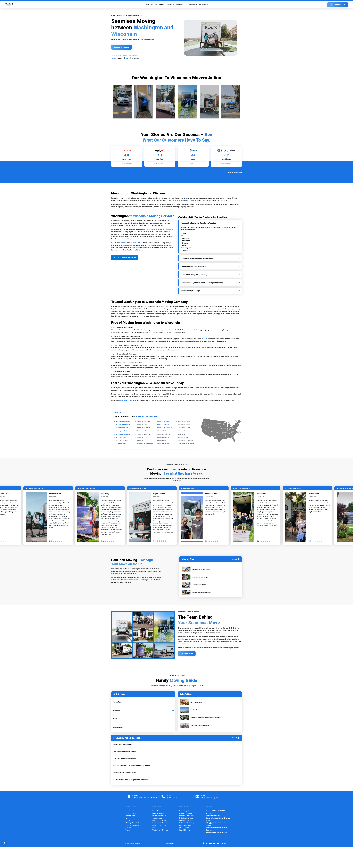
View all (234, 559)
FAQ (127, 818)
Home (147, 5)
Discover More (187, 653)
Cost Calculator (118, 727)
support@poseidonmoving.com (216, 832)
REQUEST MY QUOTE (121, 47)
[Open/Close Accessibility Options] (4, 843)
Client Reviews (131, 811)
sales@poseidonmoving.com (220, 818)
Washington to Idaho (122, 431)
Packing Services (159, 825)
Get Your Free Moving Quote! (123, 257)
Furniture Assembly (186, 816)
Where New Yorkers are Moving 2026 (201, 725)
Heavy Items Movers (187, 813)
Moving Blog (130, 816)
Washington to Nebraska (123, 434)
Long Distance (158, 813)
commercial (135, 243)
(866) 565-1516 (339, 5)
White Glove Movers (160, 830)
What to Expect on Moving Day (200, 577)
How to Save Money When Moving (201, 592)
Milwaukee (132, 341)
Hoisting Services (186, 818)
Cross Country (157, 818)
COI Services (184, 828)
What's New (116, 710)
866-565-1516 (216, 816)
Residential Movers (159, 820)
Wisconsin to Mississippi (164, 427)
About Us (170, 5)
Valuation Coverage (187, 823)
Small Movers (184, 830)
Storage (155, 828)
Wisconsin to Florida (163, 421)
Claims (128, 828)
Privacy (168, 843)
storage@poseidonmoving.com (216, 828)
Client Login (192, 5)
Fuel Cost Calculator (196, 710)
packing (133, 311)
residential (124, 243)
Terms (127, 830)
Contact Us (203, 5)
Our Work (116, 719)
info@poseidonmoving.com (209, 798)
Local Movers (157, 811)
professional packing (156, 229)
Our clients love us (234, 172)
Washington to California (123, 421)
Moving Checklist (132, 823)
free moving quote (126, 400)
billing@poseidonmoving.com (216, 823)
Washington (179, 200)
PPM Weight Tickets (196, 702)
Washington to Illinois (122, 427)
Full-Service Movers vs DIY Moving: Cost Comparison (205, 717)
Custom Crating (185, 820)
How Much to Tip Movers (199, 584)
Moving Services (158, 5)
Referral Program (132, 825)
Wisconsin (188, 200)
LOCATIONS (180, 5)
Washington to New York (123, 424)
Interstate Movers (159, 816)
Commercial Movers (160, 823)
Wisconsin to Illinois (163, 424)
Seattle (177, 330)
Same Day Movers (186, 811)
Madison (204, 339)
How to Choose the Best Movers (201, 569)
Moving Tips (117, 702)
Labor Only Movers (186, 825)
